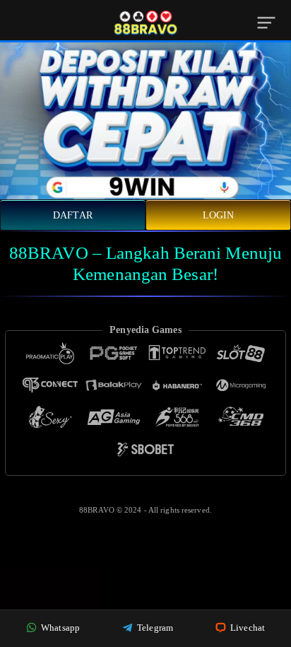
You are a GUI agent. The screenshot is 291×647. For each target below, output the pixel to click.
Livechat (246, 627)
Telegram (154, 627)
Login (218, 215)
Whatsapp (59, 627)
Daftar (73, 215)
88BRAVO (98, 510)
